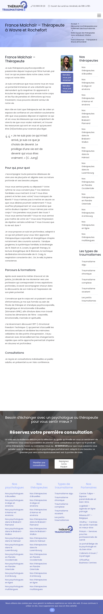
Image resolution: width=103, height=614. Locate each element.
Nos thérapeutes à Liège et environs (88, 84)
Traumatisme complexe (88, 281)
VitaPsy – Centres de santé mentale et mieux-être (88, 525)
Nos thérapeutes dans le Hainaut (88, 152)
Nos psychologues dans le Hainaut (14, 539)
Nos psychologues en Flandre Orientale (14, 566)
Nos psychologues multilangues (14, 588)
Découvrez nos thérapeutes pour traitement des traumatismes (84, 27)
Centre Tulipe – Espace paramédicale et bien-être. (87, 497)
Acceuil (74, 24)
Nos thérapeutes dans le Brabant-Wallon (88, 135)
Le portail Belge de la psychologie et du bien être (88, 546)
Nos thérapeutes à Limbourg (88, 212)
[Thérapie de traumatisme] (64, 529)
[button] (99, 15)
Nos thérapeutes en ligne (88, 225)
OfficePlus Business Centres (88, 561)
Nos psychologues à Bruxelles (14, 495)
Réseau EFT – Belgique (85, 516)
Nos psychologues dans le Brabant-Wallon (14, 531)
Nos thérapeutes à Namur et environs (88, 99)
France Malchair (17, 381)
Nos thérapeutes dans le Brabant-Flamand (88, 117)
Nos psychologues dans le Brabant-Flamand (14, 522)
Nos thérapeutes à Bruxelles (88, 70)
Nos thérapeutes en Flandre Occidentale (88, 183)
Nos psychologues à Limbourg (14, 574)
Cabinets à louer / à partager (88, 554)
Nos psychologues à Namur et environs (14, 512)
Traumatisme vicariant (88, 290)
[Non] (99, 607)
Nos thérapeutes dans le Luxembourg (88, 168)
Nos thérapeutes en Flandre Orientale (88, 199)
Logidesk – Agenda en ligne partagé (87, 508)
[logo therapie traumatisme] (15, 6)
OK (52, 610)
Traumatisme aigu (88, 263)
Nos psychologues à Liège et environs (14, 503)
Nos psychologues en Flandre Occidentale (14, 557)
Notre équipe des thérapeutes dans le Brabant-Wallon (83, 34)
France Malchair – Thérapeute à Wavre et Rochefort (84, 41)
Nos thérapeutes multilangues (88, 237)
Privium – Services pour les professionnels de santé (88, 535)
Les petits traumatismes (89, 299)
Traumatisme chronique (88, 272)
